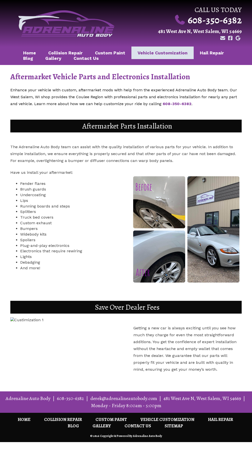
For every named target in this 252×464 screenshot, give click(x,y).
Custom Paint (110, 52)
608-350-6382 (215, 20)
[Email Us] (223, 38)
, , (202, 398)
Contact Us (86, 58)
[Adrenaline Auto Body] (66, 23)
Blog (28, 58)
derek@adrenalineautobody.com (123, 398)
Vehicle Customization (163, 52)
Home (24, 419)
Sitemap (174, 426)
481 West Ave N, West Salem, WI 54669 (200, 31)
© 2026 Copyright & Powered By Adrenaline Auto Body (126, 436)
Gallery (53, 58)
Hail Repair (212, 52)
